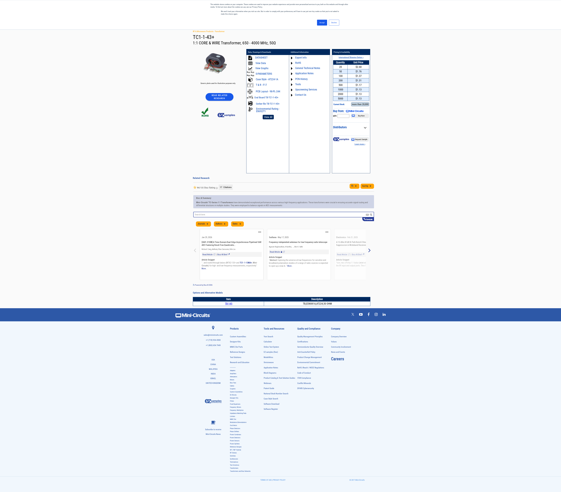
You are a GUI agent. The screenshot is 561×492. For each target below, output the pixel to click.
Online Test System (271, 354)
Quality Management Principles (310, 344)
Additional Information (300, 52)
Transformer (220, 31)
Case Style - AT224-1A (267, 79)
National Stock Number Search (276, 401)
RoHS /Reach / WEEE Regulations (310, 375)
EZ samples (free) (271, 359)
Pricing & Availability (342, 52)
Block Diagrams (270, 380)
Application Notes (271, 375)
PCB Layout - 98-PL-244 (268, 91)
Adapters (232, 378)
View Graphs (261, 68)
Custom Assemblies (238, 344)
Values (334, 349)
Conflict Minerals (304, 390)
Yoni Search (268, 344)
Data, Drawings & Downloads (259, 52)
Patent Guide (269, 395)
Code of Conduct (304, 380)
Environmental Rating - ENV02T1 (267, 110)
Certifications (302, 349)
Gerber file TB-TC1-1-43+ (267, 103)
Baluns (232, 387)
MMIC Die (233, 427)
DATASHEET (261, 57)
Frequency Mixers (235, 414)
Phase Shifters (234, 439)
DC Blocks (233, 402)
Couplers (233, 396)
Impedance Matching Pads (238, 421)
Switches (233, 463)
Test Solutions (235, 364)
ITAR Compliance (304, 385)
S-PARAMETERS (264, 73)
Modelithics (268, 364)
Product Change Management (309, 364)
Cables (232, 393)
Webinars (267, 390)
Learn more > (360, 144)
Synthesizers (234, 466)
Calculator (268, 349)
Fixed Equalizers (235, 411)
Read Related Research (219, 96)
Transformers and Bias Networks (240, 478)
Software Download (271, 411)
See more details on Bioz (365, 292)
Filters (232, 408)
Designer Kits (235, 349)
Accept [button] (322, 23)
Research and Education (239, 369)
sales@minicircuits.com (213, 342)
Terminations (234, 469)
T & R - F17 (261, 84)
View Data (261, 63)
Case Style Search (271, 406)
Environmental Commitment (308, 369)
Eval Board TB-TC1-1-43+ (266, 97)
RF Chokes (233, 460)
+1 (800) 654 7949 (213, 352)
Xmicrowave (269, 369)
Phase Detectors (235, 436)
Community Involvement (341, 354)
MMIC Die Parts (236, 354)
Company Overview (339, 344)
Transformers (234, 475)
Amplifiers (233, 381)
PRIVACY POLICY (278, 487)
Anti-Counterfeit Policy (306, 359)
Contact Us (300, 94)
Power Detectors (235, 445)
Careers (337, 366)
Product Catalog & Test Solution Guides (279, 385)
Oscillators (233, 433)
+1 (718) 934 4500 (213, 347)
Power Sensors (234, 448)
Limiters (232, 424)
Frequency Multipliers (237, 417)
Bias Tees (233, 390)
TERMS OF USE (266, 487)
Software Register (271, 416)
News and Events (338, 359)
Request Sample (361, 139)
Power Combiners (235, 442)
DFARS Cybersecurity (305, 395)
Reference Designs (237, 359)
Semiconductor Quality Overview (310, 354)
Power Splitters (235, 451)
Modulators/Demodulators (238, 430)
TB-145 (228, 310)
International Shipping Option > (351, 57)
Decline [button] (334, 23)
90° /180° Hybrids (235, 457)
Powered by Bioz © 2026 (203, 292)
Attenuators (233, 384)
